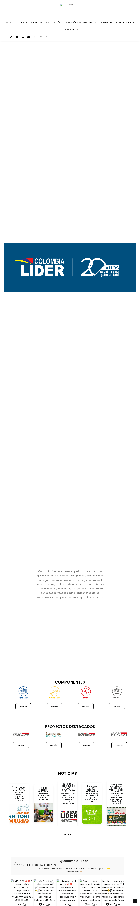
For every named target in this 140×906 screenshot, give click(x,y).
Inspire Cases (71, 30)
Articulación (53, 22)
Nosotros (21, 22)
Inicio (9, 22)
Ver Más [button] (20, 745)
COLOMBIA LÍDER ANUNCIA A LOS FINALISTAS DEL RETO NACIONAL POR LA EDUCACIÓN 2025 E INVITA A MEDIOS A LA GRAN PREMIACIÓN (67, 794)
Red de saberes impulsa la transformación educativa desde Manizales (43, 794)
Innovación (106, 22)
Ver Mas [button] (23, 706)
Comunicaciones (125, 22)
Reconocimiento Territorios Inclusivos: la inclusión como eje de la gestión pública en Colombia (19, 794)
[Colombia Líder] (70, 9)
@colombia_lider (74, 861)
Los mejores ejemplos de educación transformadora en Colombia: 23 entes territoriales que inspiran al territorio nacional (116, 794)
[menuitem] (9, 22)
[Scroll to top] (135, 900)
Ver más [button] (53, 745)
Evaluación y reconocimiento (80, 22)
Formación (36, 22)
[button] (11, 37)
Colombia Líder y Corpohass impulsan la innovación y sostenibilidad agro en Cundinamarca (92, 794)
